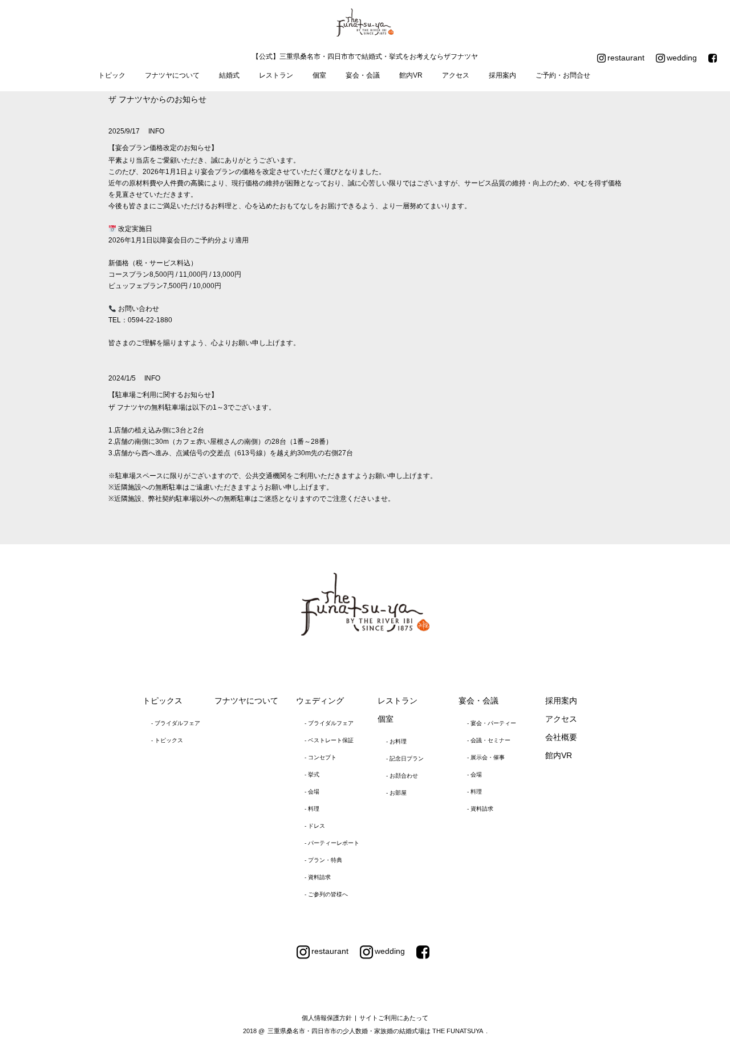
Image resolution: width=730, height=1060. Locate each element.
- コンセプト (320, 757)
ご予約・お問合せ (563, 75)
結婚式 (229, 75)
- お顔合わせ (402, 775)
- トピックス (167, 740)
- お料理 (396, 741)
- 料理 (312, 809)
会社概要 (561, 737)
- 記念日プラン (405, 758)
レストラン (276, 75)
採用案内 (502, 75)
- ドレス (315, 826)
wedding (681, 57)
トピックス (162, 700)
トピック (111, 75)
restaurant (625, 57)
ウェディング (320, 700)
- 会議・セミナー (488, 740)
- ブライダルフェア (175, 723)
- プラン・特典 (323, 860)
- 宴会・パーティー (491, 723)
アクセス (455, 75)
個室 (319, 75)
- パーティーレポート (332, 843)
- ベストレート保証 (329, 740)
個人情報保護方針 (327, 1017)
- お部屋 (396, 793)
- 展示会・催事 (486, 757)
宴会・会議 (363, 75)
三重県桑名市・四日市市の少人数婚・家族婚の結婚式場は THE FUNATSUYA (375, 1030)
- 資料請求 (318, 877)
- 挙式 (312, 774)
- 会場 (312, 791)
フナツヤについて (172, 75)
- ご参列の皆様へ (326, 894)
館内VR (411, 75)
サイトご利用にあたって (393, 1017)
